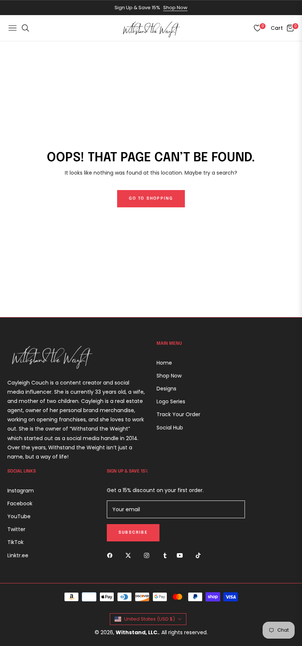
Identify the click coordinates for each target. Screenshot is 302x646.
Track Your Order (178, 414)
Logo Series (171, 401)
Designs (166, 388)
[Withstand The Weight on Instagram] (148, 554)
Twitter (16, 529)
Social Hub (170, 427)
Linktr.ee (17, 555)
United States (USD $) (149, 618)
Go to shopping (151, 198)
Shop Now (175, 7)
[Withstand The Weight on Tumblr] (165, 554)
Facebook (19, 503)
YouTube (19, 516)
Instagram (20, 490)
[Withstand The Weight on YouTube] (181, 554)
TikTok (15, 542)
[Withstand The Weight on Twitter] (130, 554)
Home (164, 362)
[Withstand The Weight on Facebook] (111, 554)
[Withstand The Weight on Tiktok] (200, 554)
